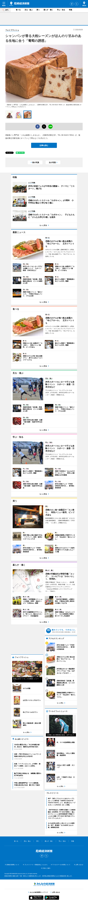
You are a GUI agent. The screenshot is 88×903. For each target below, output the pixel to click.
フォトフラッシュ (12, 30)
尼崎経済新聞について (12, 864)
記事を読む (44, 145)
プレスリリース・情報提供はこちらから (36, 864)
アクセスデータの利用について (61, 864)
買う (38, 10)
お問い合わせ (79, 864)
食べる (18, 10)
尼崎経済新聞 (19, 4)
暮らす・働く (48, 10)
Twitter (76, 4)
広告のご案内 (46, 868)
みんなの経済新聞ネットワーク (44, 884)
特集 (70, 10)
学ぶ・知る (61, 10)
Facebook (72, 4)
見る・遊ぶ (29, 10)
